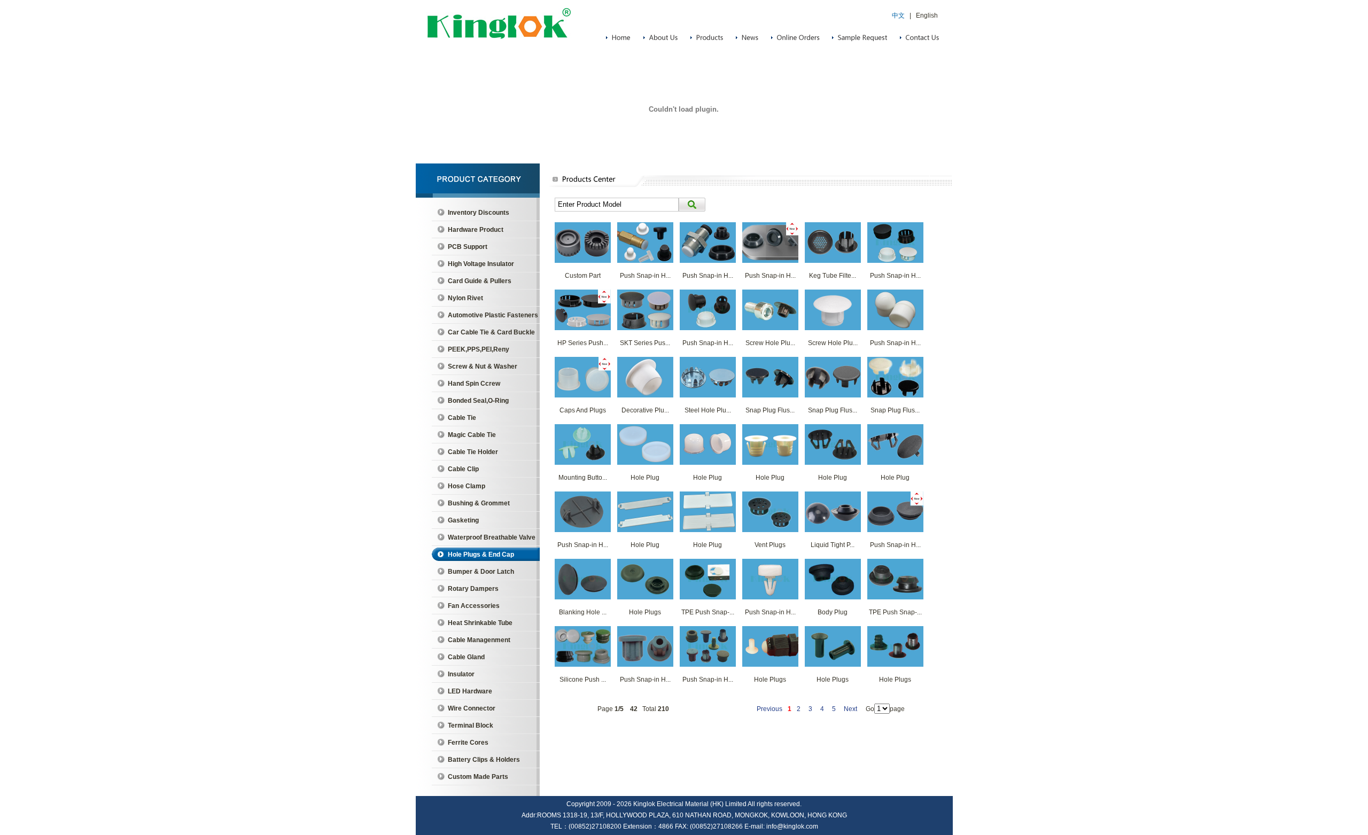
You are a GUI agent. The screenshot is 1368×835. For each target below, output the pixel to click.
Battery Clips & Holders (484, 759)
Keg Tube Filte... (832, 275)
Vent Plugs (770, 545)
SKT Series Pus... (645, 343)
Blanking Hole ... (583, 612)
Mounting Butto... (582, 477)
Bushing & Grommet (479, 503)
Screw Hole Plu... (770, 343)
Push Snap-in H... (645, 275)
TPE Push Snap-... (707, 612)
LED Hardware (470, 691)
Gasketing (463, 520)
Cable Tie (462, 418)
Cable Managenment (479, 640)
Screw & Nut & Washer (482, 366)
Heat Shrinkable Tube (480, 623)
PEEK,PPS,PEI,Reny (478, 349)
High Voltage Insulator (481, 264)
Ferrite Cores (468, 742)
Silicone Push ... (582, 679)
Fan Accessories (474, 606)
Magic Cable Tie (472, 435)
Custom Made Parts (478, 777)
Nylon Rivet (465, 298)
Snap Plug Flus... (770, 410)
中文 (898, 15)
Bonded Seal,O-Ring (478, 400)
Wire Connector (471, 708)
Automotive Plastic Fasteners (493, 315)
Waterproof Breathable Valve (491, 537)
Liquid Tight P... (832, 545)
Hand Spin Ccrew (474, 383)
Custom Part (583, 275)
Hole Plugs (645, 612)
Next (850, 709)
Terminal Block (470, 725)
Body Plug (833, 612)
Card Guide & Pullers (479, 281)
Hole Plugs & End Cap (481, 554)
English (927, 15)
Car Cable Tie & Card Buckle (491, 332)
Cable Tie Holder (473, 452)
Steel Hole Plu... (708, 410)
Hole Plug (645, 477)
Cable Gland (466, 657)
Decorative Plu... (645, 410)
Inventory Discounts (478, 212)
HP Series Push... (582, 343)
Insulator (461, 674)
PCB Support (467, 247)
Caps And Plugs (582, 410)
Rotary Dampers (473, 588)
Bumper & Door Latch (481, 571)
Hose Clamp (466, 486)
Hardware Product (475, 229)
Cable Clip (463, 469)
